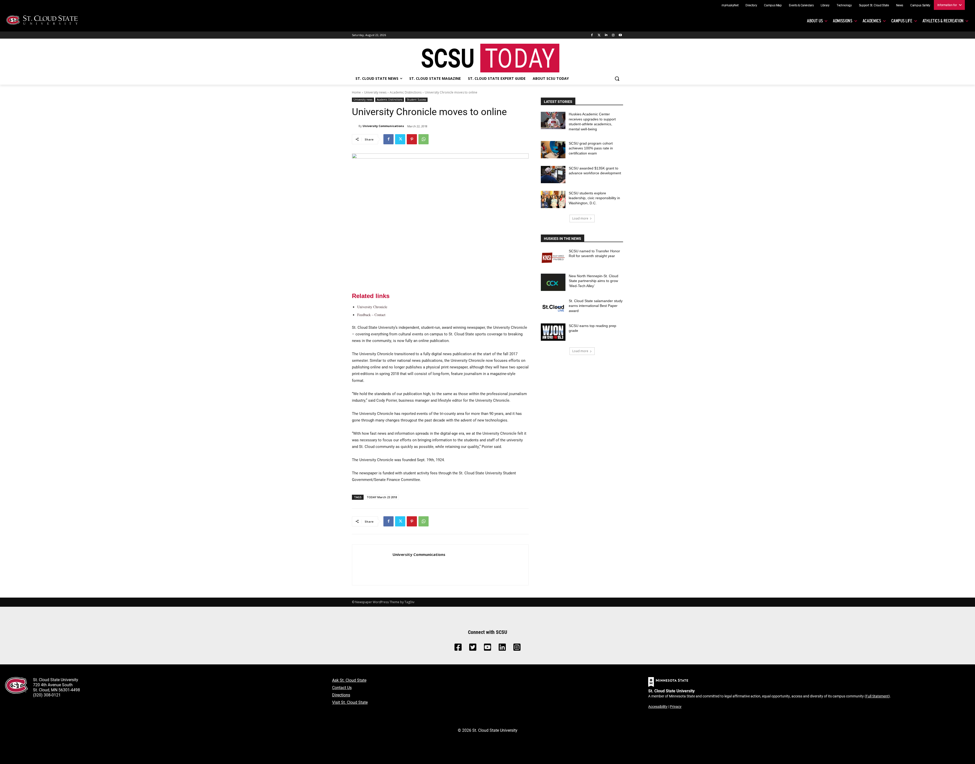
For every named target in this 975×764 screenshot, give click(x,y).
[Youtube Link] (487, 648)
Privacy (675, 706)
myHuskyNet (730, 5)
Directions (341, 694)
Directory (751, 5)
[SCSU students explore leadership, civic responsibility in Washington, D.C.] (553, 199)
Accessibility (658, 706)
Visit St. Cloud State (350, 702)
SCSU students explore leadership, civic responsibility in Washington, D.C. (594, 198)
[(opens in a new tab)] (553, 257)
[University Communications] (355, 126)
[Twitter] (599, 35)
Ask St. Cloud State (349, 680)
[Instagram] (613, 35)
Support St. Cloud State (874, 5)
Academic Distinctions (405, 92)
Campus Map (773, 5)
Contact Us (342, 687)
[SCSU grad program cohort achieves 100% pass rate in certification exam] (553, 149)
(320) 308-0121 (47, 694)
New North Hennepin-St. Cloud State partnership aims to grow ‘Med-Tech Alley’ (593, 281)
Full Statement (877, 696)
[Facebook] (592, 35)
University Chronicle (372, 306)
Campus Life (901, 20)
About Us (815, 20)
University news (375, 92)
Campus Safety (920, 5)
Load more (580, 218)
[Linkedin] (606, 35)
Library (825, 5)
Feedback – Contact (371, 314)
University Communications (383, 126)
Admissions (842, 20)
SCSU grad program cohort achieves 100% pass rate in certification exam (591, 148)
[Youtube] (620, 35)
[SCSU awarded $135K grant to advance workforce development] (553, 174)
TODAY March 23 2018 (382, 497)
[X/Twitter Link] (473, 648)
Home (356, 92)
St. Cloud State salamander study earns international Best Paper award (596, 306)
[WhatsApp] (423, 139)
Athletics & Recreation (943, 20)
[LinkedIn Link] (502, 648)
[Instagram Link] (517, 648)
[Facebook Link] (458, 648)
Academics (872, 20)
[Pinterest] (412, 139)
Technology (844, 5)
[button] (617, 78)
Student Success (416, 99)
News (899, 5)
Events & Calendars (801, 5)
